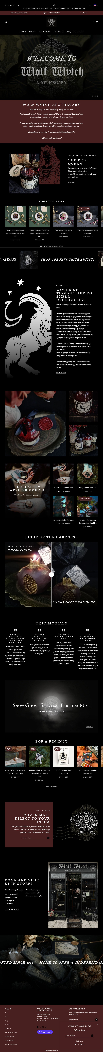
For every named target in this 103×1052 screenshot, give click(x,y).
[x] (8, 5)
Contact (7, 1024)
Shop (6, 1021)
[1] (93, 96)
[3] (97, 96)
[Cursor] (51, 574)
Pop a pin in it (51, 741)
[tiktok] (13, 5)
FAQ (6, 1017)
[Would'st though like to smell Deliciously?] (28, 329)
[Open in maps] (73, 895)
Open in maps (12, 909)
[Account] (94, 22)
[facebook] (5, 5)
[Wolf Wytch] (51, 22)
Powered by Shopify (51, 1050)
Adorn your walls (51, 201)
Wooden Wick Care (11, 1032)
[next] (90, 5)
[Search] (6, 22)
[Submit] (92, 1035)
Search (6, 1013)
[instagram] (10, 5)
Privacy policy (9, 1040)
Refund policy (9, 1036)
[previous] (18, 5)
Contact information (11, 1044)
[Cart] (97, 22)
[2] (95, 96)
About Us (8, 1028)
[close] (98, 1024)
